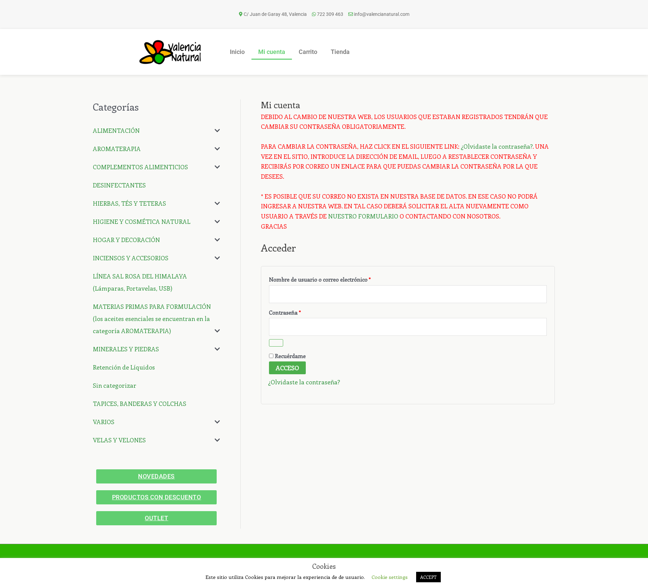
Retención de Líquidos (124, 367)
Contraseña (299, 311)
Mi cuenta (271, 51)
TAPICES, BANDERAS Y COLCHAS (139, 404)
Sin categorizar (114, 385)
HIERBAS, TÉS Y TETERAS (129, 203)
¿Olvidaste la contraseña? (497, 146)
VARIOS (103, 422)
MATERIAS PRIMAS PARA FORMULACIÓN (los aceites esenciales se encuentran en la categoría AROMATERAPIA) (152, 318)
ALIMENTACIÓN (116, 130)
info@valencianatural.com (381, 14)
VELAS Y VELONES (119, 440)
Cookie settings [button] (390, 577)
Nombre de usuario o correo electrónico (334, 278)
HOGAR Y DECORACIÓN (126, 240)
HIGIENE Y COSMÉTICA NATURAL (141, 221)
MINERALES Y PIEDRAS (126, 349)
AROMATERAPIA (117, 149)
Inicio (237, 51)
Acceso (287, 368)
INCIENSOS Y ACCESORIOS (130, 258)
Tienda (340, 51)
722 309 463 (330, 14)
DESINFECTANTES (119, 185)
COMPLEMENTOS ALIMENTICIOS (140, 167)
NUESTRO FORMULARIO (363, 216)
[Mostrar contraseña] (276, 343)
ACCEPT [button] (428, 577)
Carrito (308, 51)
